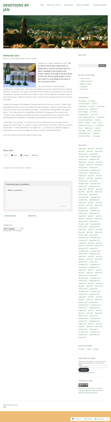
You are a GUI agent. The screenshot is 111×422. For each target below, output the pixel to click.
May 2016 (81, 286)
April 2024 (90, 178)
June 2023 (99, 189)
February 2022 (82, 208)
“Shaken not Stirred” (86, 81)
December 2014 (83, 305)
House (100, 122)
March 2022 (98, 205)
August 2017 (82, 270)
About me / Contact (54, 5)
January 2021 (94, 221)
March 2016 (98, 286)
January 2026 (94, 154)
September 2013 (94, 321)
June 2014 (99, 310)
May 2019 (81, 245)
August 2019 (82, 243)
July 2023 (91, 189)
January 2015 (94, 302)
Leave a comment (31, 58)
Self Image (81, 131)
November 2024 (95, 170)
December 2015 (83, 291)
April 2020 (90, 232)
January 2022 (94, 208)
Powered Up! (84, 89)
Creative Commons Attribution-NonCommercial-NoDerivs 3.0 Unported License (90, 390)
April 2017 (90, 272)
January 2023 (94, 194)
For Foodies (14, 168)
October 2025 (82, 159)
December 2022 (83, 197)
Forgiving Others (83, 114)
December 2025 (83, 157)
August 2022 (82, 202)
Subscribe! (84, 370)
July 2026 (91, 148)
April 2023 (90, 192)
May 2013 (81, 326)
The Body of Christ (84, 136)
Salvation (98, 128)
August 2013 (82, 324)
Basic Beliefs (68, 5)
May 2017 (81, 272)
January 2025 (94, 167)
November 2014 (95, 305)
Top (4, 407)
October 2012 (82, 334)
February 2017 (82, 275)
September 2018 (94, 254)
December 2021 (83, 210)
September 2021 (94, 213)
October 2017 (82, 267)
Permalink (28, 168)
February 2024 (82, 181)
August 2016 (82, 283)
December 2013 (83, 318)
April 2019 (90, 245)
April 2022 (90, 205)
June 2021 (99, 216)
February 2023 (82, 194)
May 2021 (81, 218)
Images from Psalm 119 (85, 125)
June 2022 (99, 202)
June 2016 (99, 283)
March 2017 (98, 272)
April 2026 (90, 151)
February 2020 (82, 235)
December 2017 (83, 264)
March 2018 (98, 259)
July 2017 (91, 270)
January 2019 (94, 248)
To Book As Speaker (99, 5)
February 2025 (82, 167)
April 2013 (90, 326)
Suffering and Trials (84, 133)
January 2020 (94, 235)
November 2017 (95, 264)
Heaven (80, 122)
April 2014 (90, 313)
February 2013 (82, 329)
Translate (18, 230)
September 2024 (94, 173)
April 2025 (90, 165)
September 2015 (94, 294)
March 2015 (98, 299)
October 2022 (82, 200)
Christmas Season (84, 103)
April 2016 (90, 286)
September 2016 (94, 280)
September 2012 (94, 334)
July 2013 (91, 324)
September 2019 (94, 240)
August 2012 (82, 337)
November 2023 (95, 183)
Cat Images (91, 101)
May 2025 (81, 165)
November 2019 (95, 237)
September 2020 (94, 227)
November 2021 (95, 210)
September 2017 (94, 267)
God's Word (100, 117)
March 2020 (98, 232)
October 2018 (82, 254)
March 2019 (98, 245)
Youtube (95, 349)
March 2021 (98, 218)
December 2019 (83, 237)
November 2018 (95, 251)
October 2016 (82, 280)
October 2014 (82, 308)
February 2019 (82, 248)
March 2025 (98, 165)
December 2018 (83, 251)
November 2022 (95, 197)
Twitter (89, 349)
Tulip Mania (83, 86)
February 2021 (82, 221)
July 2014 (91, 310)
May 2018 (81, 259)
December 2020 (83, 224)
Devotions (92, 106)
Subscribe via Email (87, 358)
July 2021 (91, 216)
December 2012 (83, 332)
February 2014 (82, 316)
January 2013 (94, 329)
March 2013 (98, 326)
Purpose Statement (83, 5)
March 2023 (98, 192)
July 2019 (91, 243)
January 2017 (94, 275)
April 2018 (90, 259)
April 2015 (90, 299)
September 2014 (94, 308)
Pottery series (88, 128)
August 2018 (82, 256)
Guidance (98, 120)
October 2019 (82, 240)
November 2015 (95, 291)
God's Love (94, 114)
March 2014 (98, 313)
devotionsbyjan (20, 58)
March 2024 (98, 178)
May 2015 (81, 299)
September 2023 (94, 186)
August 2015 (82, 297)
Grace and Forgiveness (85, 120)
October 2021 (82, 213)
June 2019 (99, 243)
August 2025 (82, 162)
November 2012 (95, 332)
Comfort (94, 103)
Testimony (96, 133)
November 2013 (95, 318)
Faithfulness (93, 109)
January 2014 (94, 316)
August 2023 (82, 189)
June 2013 (99, 324)
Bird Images (82, 101)
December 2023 (83, 183)
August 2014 (82, 310)
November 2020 (95, 224)
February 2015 (82, 302)
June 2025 (99, 162)
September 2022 (94, 200)
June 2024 (99, 175)
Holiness (20, 168)
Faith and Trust (83, 109)
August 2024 (82, 175)
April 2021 (90, 218)
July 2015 (91, 297)
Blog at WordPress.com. (10, 405)
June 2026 (99, 148)
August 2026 (82, 148)
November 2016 (95, 278)
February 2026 (82, 154)
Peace (80, 128)
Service (89, 131)
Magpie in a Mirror (86, 84)
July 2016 (91, 283)
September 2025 (94, 159)
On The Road (99, 125)
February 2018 (82, 262)
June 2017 (99, 270)
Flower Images (83, 112)
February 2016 (82, 289)
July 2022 (91, 202)
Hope (94, 122)
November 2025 (95, 157)
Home (42, 5)
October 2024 (82, 173)
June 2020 (99, 229)
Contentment (82, 106)
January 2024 (94, 181)
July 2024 (91, 175)
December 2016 (83, 278)
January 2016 (94, 289)
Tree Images (96, 136)
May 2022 (81, 205)
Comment (63, 206)
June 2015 (99, 297)
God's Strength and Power (86, 117)
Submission (97, 131)
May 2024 (81, 178)
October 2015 (82, 294)
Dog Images (101, 106)
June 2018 (99, 256)
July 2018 (91, 256)
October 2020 (82, 227)
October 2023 (82, 186)
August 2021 (82, 216)
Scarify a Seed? (85, 78)
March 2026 (98, 151)
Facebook (81, 349)
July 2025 (91, 162)
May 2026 (81, 151)
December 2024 (83, 170)
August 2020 (82, 229)
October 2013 (82, 321)
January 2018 (94, 262)
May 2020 (81, 232)
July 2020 (91, 229)
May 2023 (81, 192)
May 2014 (81, 313)
